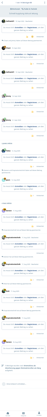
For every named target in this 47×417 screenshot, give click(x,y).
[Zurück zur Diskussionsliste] (2, 2)
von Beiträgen (23, 2)
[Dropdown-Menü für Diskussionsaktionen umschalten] (44, 2)
